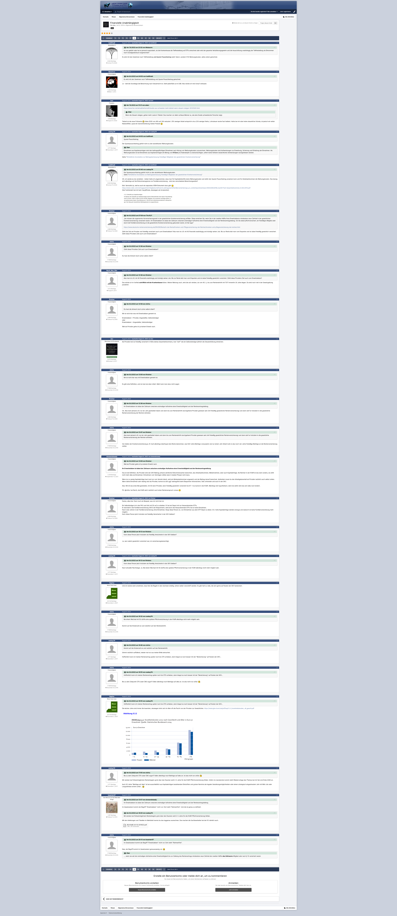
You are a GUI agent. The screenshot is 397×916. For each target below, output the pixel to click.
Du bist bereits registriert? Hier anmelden (264, 11)
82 (149, 38)
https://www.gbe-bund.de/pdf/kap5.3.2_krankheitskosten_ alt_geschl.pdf (229, 708)
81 (145, 38)
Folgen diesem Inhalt (266, 23)
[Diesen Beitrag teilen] (276, 43)
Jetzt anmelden (233, 890)
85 (275, 23)
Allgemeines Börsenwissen (134, 25)
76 (126, 38)
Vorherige (109, 38)
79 (138, 38)
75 (123, 38)
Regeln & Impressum (123, 11)
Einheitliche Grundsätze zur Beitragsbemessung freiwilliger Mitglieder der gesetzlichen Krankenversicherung (163, 157)
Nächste (158, 38)
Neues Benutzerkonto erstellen (147, 890)
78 (134, 38)
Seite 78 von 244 (172, 38)
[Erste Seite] (103, 38)
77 (130, 38)
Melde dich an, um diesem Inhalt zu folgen (246, 23)
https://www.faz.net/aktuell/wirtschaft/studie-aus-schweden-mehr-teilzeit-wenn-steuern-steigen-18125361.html (162, 108)
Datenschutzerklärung (115, 913)
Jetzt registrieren (285, 11)
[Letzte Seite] (164, 38)
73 (115, 38)
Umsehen (107, 11)
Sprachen (103, 913)
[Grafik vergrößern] (159, 736)
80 (142, 38)
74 (119, 38)
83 (153, 38)
